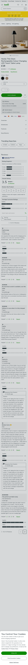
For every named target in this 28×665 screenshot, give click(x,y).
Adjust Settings (14, 662)
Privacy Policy (14, 648)
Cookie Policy (4, 648)
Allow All (14, 653)
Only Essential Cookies (14, 658)
